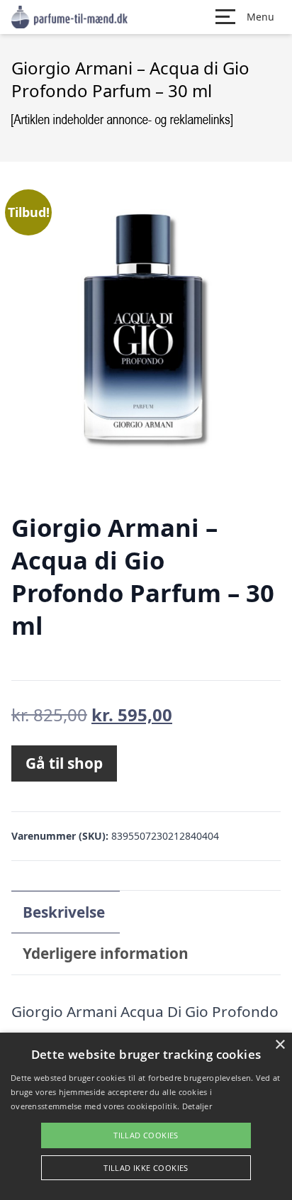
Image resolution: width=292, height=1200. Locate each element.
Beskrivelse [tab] (64, 912)
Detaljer (197, 1106)
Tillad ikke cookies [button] (146, 1167)
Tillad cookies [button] (146, 1135)
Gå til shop (64, 763)
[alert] (146, 1116)
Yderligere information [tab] (106, 953)
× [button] (279, 1045)
